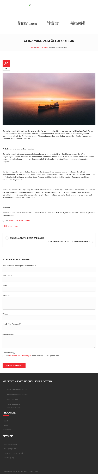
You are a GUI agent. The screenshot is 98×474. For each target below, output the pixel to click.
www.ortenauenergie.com (17, 389)
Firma (5, 286)
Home (33, 47)
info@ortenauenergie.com (17, 394)
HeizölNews (44, 47)
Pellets (5, 425)
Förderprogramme (10, 449)
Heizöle (6, 421)
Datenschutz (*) (31, 354)
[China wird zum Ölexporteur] (49, 99)
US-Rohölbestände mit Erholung (27, 238)
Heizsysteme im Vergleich (13, 453)
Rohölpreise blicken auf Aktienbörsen (68, 242)
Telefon (5, 314)
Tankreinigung (8, 458)
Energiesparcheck (10, 444)
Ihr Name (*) (8, 276)
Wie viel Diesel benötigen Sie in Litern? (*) (19, 266)
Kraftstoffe (7, 430)
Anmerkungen (8, 334)
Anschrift (6, 295)
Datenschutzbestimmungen (20, 356)
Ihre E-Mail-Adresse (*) (12, 324)
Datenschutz (8, 471)
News (38, 47)
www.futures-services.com (19, 220)
